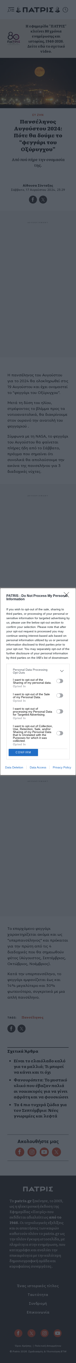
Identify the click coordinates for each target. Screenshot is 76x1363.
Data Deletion (14, 767)
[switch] (59, 681)
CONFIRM (23, 752)
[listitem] (38, 671)
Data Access (38, 767)
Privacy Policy (62, 767)
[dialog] (38, 681)
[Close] (68, 596)
